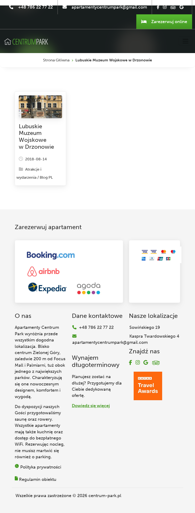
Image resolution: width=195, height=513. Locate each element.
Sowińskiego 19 (144, 327)
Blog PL (46, 177)
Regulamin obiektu (37, 479)
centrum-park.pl (104, 495)
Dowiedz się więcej (91, 405)
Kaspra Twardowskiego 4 (154, 336)
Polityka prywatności (40, 467)
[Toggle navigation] (185, 41)
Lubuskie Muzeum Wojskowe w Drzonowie (36, 136)
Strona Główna (56, 60)
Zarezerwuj (168, 21)
